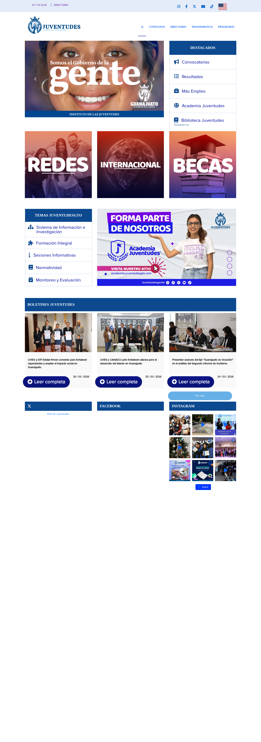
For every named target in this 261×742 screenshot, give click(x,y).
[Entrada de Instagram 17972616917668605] (225, 424)
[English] (222, 6)
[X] (194, 7)
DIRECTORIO (61, 5)
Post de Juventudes (58, 414)
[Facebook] (186, 7)
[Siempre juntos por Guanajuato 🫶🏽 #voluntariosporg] (225, 470)
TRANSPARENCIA (202, 27)
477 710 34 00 (39, 5)
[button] (35, 79)
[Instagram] (179, 7)
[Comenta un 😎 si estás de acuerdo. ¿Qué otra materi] (202, 470)
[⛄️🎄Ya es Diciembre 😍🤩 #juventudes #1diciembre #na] (179, 447)
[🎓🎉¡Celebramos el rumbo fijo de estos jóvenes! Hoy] (179, 424)
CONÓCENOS (157, 27)
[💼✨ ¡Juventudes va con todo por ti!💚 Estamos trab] (202, 447)
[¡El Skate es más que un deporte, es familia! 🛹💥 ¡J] (202, 424)
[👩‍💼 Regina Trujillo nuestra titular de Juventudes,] (225, 447)
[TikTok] (212, 7)
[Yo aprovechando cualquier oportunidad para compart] (179, 470)
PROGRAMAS (226, 27)
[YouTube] (203, 7)
